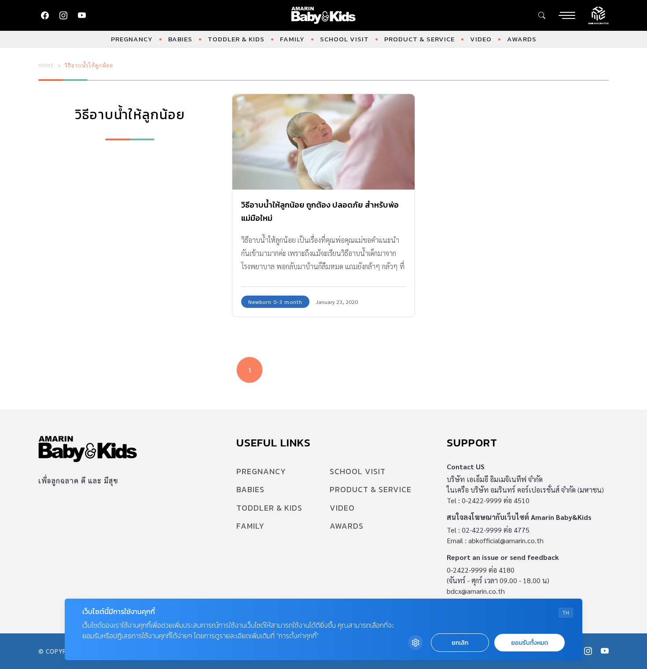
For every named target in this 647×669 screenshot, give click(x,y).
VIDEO (481, 39)
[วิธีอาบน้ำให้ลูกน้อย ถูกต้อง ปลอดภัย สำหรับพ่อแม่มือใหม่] (323, 142)
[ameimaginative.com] (598, 14)
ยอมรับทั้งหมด (529, 642)
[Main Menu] (567, 15)
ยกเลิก (460, 642)
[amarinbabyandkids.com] (323, 15)
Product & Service (419, 39)
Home (46, 65)
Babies (180, 39)
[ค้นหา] (542, 15)
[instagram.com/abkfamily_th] (63, 15)
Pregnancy (132, 39)
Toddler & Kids (236, 39)
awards (522, 39)
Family (292, 39)
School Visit (344, 39)
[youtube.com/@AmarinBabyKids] (81, 15)
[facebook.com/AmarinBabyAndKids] (44, 15)
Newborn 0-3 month (275, 301)
